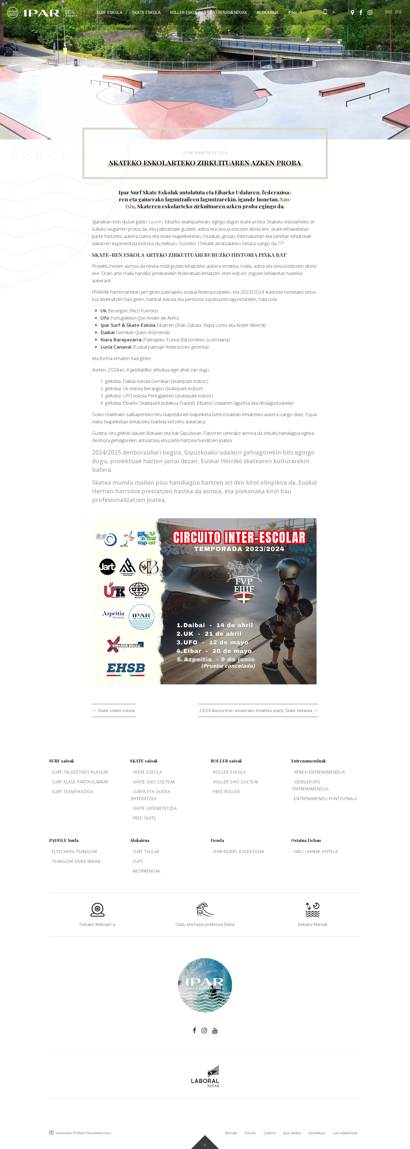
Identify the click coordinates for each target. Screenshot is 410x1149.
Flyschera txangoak (75, 851)
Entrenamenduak (228, 12)
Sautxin (155, 221)
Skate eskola (146, 12)
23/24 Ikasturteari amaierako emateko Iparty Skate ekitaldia (255, 710)
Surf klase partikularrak (80, 781)
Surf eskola (109, 12)
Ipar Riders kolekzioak (238, 851)
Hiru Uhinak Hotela (316, 851)
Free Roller (226, 791)
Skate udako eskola (116, 710)
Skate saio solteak (154, 781)
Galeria (270, 1132)
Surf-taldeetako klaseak (80, 772)
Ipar (292, 12)
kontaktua (317, 1132)
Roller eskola (185, 12)
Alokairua (268, 12)
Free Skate (144, 818)
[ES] (398, 12)
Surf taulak (146, 851)
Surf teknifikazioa (72, 791)
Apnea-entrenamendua (319, 772)
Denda (250, 1132)
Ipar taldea (292, 1132)
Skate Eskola (147, 772)
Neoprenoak (147, 871)
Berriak (231, 1132)
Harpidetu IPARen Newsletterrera (83, 1132)
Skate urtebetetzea (155, 808)
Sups (138, 861)
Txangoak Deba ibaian (76, 861)
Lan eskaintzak (345, 1132)
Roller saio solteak (236, 781)
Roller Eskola (229, 772)
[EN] (388, 12)
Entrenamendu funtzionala (325, 798)
